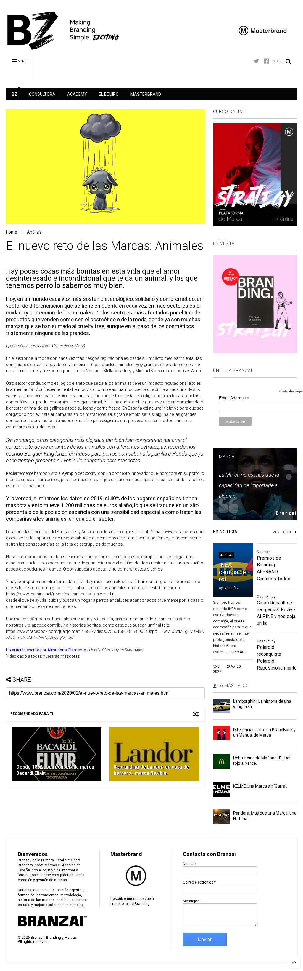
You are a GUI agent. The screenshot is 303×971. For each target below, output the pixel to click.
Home (11, 232)
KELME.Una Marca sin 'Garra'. (260, 786)
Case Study (266, 597)
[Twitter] (256, 61)
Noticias (263, 552)
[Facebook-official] (266, 61)
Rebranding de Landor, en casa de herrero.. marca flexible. (151, 770)
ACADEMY (77, 94)
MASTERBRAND (145, 94)
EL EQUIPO (109, 94)
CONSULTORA (42, 94)
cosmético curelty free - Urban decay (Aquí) (47, 346)
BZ (14, 94)
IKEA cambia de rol (232, 572)
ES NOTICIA (225, 531)
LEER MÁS (236, 652)
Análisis (34, 232)
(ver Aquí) (192, 370)
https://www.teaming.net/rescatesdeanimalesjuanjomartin (60, 594)
